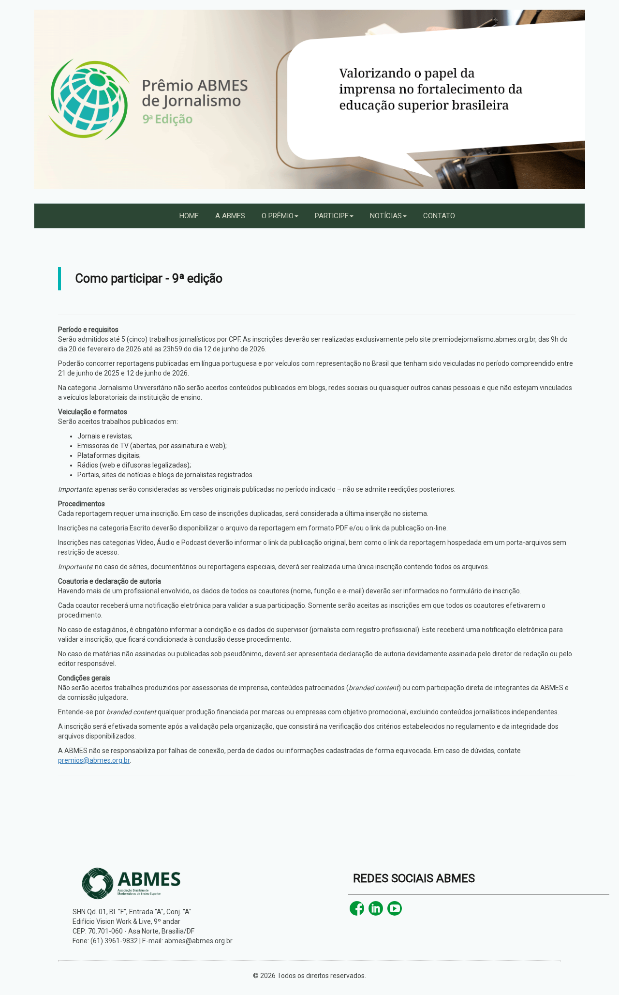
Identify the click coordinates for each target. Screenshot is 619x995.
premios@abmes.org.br (94, 760)
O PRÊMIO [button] (278, 215)
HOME (189, 215)
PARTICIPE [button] (332, 215)
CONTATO (439, 215)
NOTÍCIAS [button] (386, 215)
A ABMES (230, 215)
